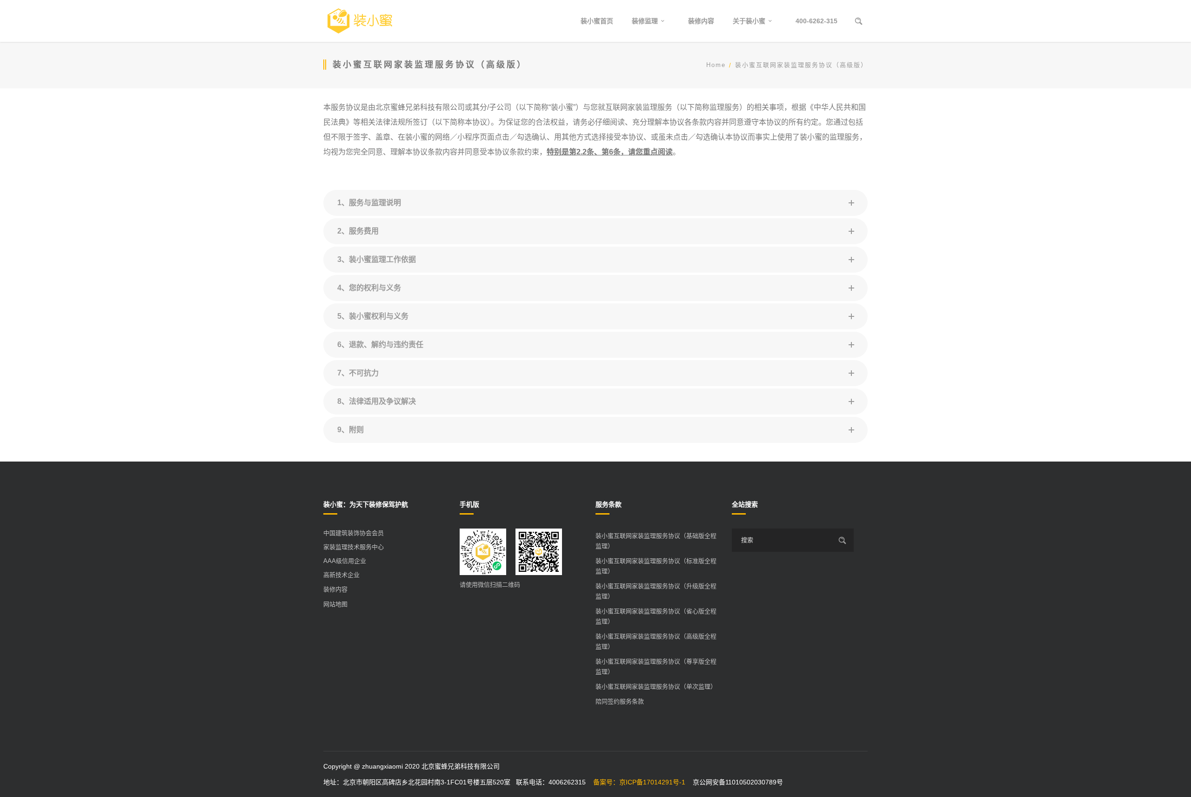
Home (716, 64)
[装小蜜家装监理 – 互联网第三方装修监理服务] (359, 21)
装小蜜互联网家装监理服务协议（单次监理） (656, 686)
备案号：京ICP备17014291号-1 (639, 782)
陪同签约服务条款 (620, 701)
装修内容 (335, 589)
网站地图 (335, 604)
